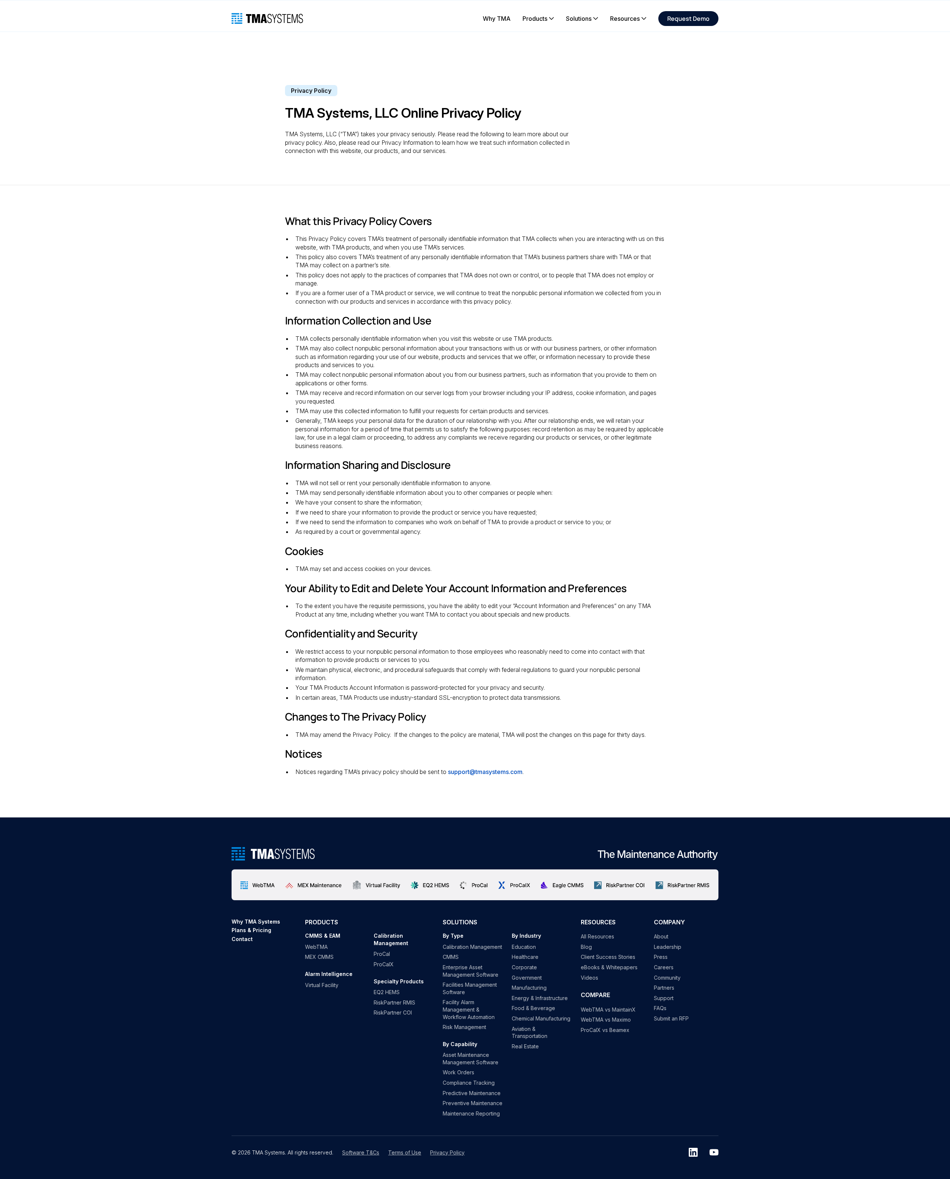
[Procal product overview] (474, 884)
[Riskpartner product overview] (619, 884)
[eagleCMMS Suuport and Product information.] (562, 884)
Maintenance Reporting (471, 1113)
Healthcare (525, 957)
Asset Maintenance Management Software (470, 1058)
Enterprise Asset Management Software (470, 971)
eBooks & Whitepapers (609, 967)
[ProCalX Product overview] (514, 885)
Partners (664, 987)
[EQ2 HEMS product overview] (430, 884)
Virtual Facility (321, 985)
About (661, 936)
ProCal (382, 954)
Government (527, 977)
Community (667, 977)
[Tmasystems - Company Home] (273, 853)
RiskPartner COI (393, 1012)
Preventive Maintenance (472, 1103)
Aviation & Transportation (529, 1032)
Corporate (524, 967)
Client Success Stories (608, 957)
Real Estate (525, 1046)
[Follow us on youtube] (714, 1152)
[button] (538, 18)
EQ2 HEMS (387, 992)
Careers (664, 967)
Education (524, 947)
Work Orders (458, 1072)
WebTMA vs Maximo (606, 1019)
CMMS (451, 957)
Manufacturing (529, 987)
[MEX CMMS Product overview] (313, 884)
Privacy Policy (447, 1152)
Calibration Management (472, 947)
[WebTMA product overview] (257, 884)
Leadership (667, 947)
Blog (586, 947)
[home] (267, 18)
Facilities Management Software (470, 988)
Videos (589, 977)
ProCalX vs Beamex (605, 1030)
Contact (242, 939)
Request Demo (688, 18)
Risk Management (464, 1027)
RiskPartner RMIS (394, 1002)
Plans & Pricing (251, 930)
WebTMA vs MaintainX (608, 1009)
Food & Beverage (533, 1008)
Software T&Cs (360, 1152)
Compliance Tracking (469, 1083)
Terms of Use (404, 1152)
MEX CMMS (319, 957)
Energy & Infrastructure (540, 998)
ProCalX (384, 964)
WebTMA (316, 947)
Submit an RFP (671, 1018)
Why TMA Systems (256, 921)
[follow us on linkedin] (693, 1152)
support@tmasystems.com (485, 771)
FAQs (660, 1008)
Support (664, 998)
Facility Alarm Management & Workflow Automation (469, 1009)
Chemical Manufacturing (541, 1018)
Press (661, 957)
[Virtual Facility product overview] (376, 884)
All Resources (597, 936)
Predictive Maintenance (472, 1093)
